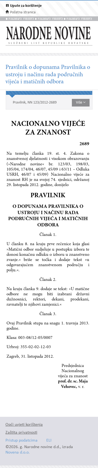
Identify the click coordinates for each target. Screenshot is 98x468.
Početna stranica (23, 12)
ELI (48, 440)
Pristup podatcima (21, 440)
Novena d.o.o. (17, 452)
